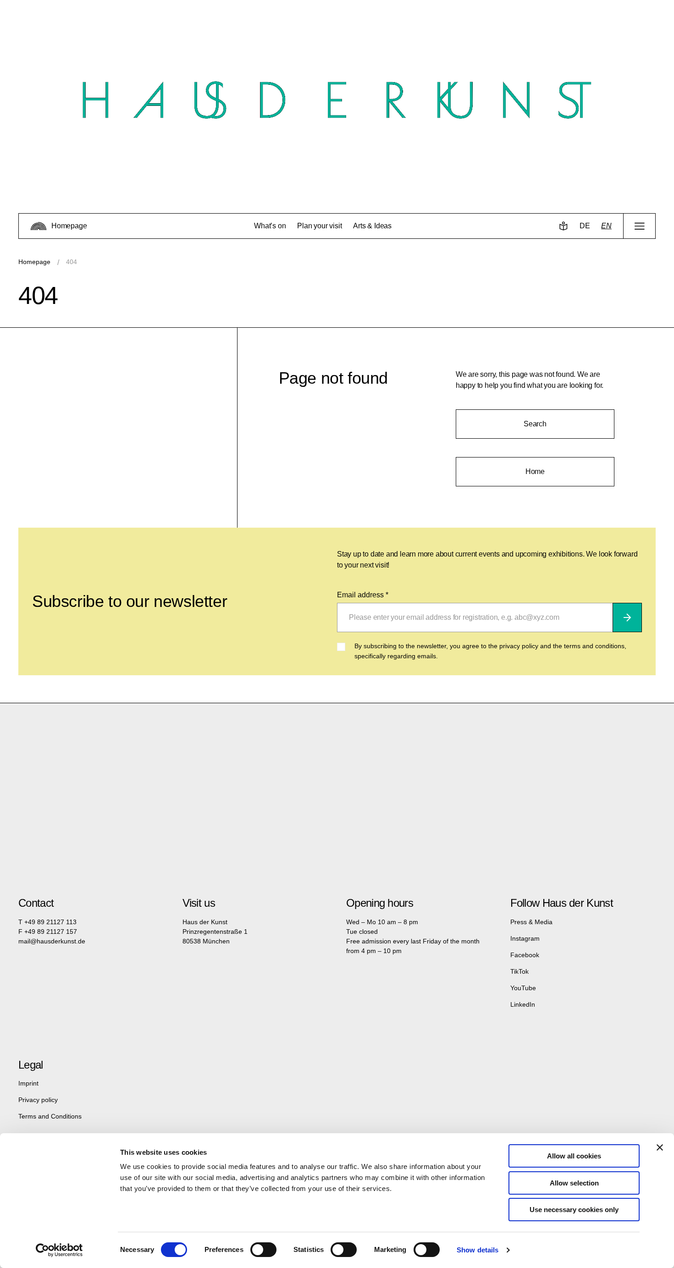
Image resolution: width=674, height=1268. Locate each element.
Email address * (362, 595)
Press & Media (531, 922)
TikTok (519, 971)
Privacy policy (38, 1099)
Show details (477, 1250)
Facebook (524, 955)
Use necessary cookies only (574, 1209)
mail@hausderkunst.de (51, 941)
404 (71, 261)
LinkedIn (522, 1004)
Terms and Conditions (50, 1116)
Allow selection (574, 1183)
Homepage (34, 261)
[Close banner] (660, 1147)
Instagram (525, 938)
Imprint (28, 1083)
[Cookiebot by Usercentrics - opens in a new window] (59, 1250)
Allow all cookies (574, 1156)
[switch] (263, 1249)
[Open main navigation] (639, 226)
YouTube (523, 988)
